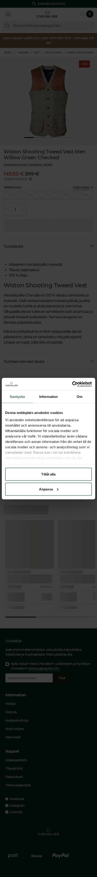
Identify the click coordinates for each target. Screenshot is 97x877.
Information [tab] (48, 397)
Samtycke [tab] (17, 397)
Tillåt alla (48, 474)
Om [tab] (79, 397)
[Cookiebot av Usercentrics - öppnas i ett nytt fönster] (72, 384)
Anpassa (46, 489)
